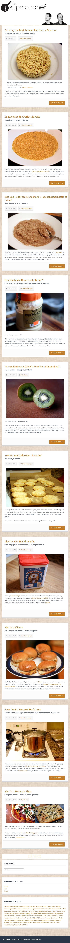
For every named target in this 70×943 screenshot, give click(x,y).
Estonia (43, 911)
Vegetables (7, 925)
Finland (54, 911)
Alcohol (6, 906)
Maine (36, 915)
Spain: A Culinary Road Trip (40, 598)
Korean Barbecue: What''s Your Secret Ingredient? (32, 366)
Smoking (6, 922)
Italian (52, 913)
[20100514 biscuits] (35, 487)
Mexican (46, 915)
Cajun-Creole (51, 906)
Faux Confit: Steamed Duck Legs (22, 709)
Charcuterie (21, 909)
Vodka (20, 925)
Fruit (5, 913)
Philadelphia (32, 918)
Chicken (37, 909)
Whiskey (24, 925)
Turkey (57, 922)
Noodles (12, 918)
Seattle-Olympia (50, 920)
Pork (43, 918)
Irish (48, 913)
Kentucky (7, 915)
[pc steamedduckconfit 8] (35, 741)
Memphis (40, 915)
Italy (55, 913)
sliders (40, 682)
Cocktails (58, 909)
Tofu (49, 922)
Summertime (36, 922)
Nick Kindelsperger (25, 38)
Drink (33, 911)
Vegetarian (14, 925)
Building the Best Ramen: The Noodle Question (30, 30)
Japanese (60, 913)
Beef (31, 906)
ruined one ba (20, 837)
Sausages (37, 920)
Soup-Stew (12, 922)
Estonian (48, 911)
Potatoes (47, 918)
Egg (39, 911)
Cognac (6, 911)
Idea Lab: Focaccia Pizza (18, 791)
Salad (14, 920)
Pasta (26, 918)
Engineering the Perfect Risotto (22, 116)
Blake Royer (24, 375)
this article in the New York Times (35, 766)
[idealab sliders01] (35, 659)
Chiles (42, 909)
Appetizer (18, 906)
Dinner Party (27, 911)
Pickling (38, 918)
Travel (6, 891)
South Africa (20, 922)
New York (7, 918)
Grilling (28, 913)
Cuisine (18, 911)
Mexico (51, 915)
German (16, 913)
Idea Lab (33, 913)
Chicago (32, 909)
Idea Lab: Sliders (13, 627)
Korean (12, 915)
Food (5, 889)
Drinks (6, 886)
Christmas (52, 909)
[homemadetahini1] (35, 312)
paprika (47, 602)
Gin (20, 913)
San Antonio (20, 920)
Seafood (42, 920)
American (12, 906)
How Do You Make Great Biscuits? (23, 455)
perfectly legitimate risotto (40, 171)
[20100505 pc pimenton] (35, 573)
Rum (11, 920)
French (63, 911)
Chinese (46, 909)
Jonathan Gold (22, 771)
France (59, 911)
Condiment (12, 911)
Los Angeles (22, 915)
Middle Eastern (58, 915)
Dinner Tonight (16, 596)
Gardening (10, 913)
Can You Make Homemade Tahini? (23, 280)
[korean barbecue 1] (35, 398)
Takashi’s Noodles (27, 87)
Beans (27, 906)
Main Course (30, 915)
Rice (8, 920)
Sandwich (27, 920)
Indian (38, 913)
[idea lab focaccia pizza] (35, 813)
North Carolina (20, 918)
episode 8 (59, 252)
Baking (23, 906)
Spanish (30, 922)
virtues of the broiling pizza (29, 833)
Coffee (64, 909)
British (44, 906)
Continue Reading (57, 103)
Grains (23, 913)
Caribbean (14, 909)
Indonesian (43, 913)
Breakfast (39, 906)
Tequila (42, 922)
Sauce (32, 920)
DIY (22, 911)
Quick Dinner (55, 918)
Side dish (58, 920)
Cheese (27, 909)
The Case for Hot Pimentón (19, 541)
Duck (36, 911)
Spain (25, 922)
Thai (46, 922)
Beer (34, 906)
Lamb (16, 915)
